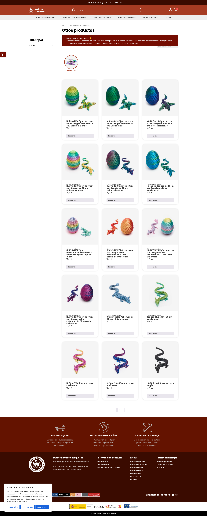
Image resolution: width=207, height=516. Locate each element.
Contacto (133, 479)
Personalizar (13, 507)
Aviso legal (160, 467)
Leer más (72, 136)
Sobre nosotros (135, 476)
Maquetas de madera (45, 17)
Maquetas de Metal (102, 17)
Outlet (168, 17)
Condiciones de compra (165, 464)
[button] (3, 54)
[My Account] (170, 10)
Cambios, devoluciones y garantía (108, 467)
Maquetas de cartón (127, 17)
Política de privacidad (164, 461)
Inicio (64, 25)
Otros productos (150, 17)
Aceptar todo (42, 507)
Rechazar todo (27, 507)
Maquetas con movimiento (74, 17)
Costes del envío (102, 461)
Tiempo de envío (103, 464)
